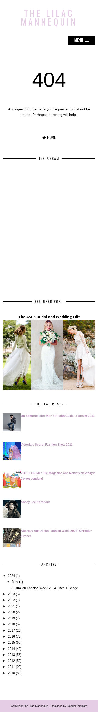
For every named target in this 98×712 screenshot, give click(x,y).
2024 (11, 576)
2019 (11, 618)
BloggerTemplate (77, 705)
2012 (11, 661)
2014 (11, 649)
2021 (11, 606)
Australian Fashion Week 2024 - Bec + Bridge (44, 588)
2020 (11, 612)
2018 (11, 624)
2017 (11, 630)
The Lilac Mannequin (49, 17)
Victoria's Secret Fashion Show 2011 (47, 444)
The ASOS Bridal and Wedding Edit (49, 316)
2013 (11, 655)
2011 (11, 667)
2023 (11, 594)
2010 (11, 673)
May (15, 582)
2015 (11, 642)
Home (51, 137)
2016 (11, 636)
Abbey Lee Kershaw (35, 502)
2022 (11, 600)
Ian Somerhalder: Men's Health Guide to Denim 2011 (58, 416)
